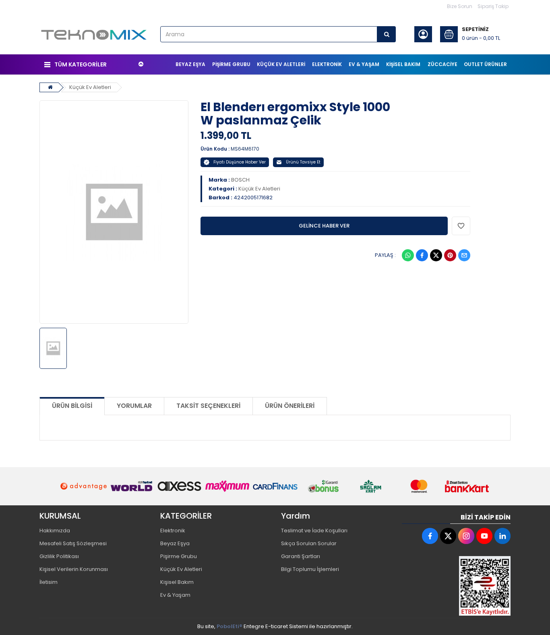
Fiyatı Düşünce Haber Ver (239, 162)
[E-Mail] (464, 255)
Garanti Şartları (300, 556)
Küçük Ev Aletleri (90, 87)
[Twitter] (436, 255)
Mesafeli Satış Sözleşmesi (73, 543)
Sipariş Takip (493, 6)
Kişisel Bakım (177, 582)
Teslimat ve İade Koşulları (314, 530)
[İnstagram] (466, 536)
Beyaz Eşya (175, 543)
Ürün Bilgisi (72, 405)
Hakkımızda (54, 530)
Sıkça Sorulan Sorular (309, 543)
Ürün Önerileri (289, 405)
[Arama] (386, 34)
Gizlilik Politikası (59, 556)
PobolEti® (229, 626)
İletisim (48, 582)
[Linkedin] (502, 536)
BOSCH (240, 180)
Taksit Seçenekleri (208, 405)
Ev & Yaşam (175, 595)
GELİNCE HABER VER (324, 226)
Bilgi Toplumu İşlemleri (310, 569)
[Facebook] (422, 255)
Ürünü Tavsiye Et (303, 162)
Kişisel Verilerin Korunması (73, 569)
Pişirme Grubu (178, 556)
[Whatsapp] (408, 255)
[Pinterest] (450, 255)
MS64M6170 (245, 148)
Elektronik (172, 530)
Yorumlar (134, 405)
